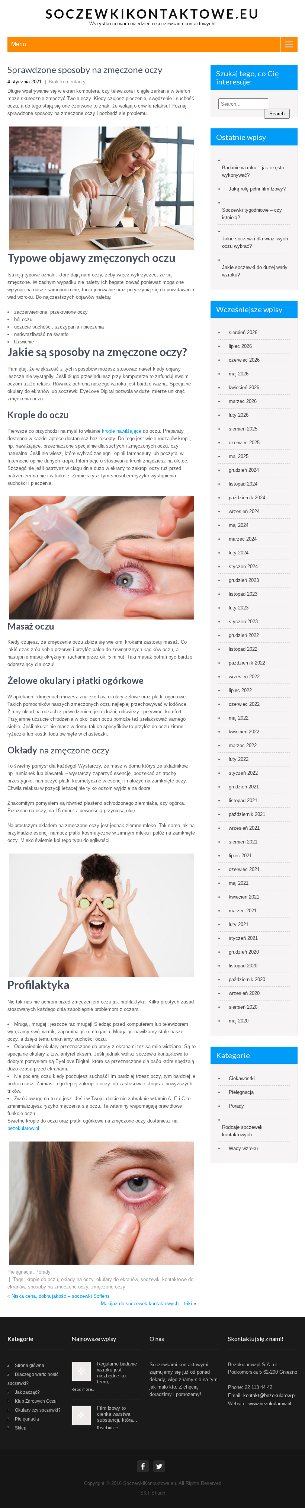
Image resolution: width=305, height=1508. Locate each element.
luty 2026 (238, 415)
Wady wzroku (243, 1148)
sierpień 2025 (243, 429)
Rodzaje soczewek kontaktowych (242, 1130)
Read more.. (82, 1389)
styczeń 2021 (243, 938)
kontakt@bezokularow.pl (269, 1395)
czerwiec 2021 (244, 869)
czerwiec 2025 (244, 442)
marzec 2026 (243, 401)
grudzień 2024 (244, 470)
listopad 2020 (243, 965)
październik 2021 (247, 814)
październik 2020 (247, 979)
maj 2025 (238, 456)
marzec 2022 (243, 745)
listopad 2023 (243, 594)
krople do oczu (42, 1279)
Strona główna (29, 1365)
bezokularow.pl (23, 1128)
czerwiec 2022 (244, 704)
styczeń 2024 (243, 566)
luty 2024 (238, 553)
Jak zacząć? (27, 1392)
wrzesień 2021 (244, 828)
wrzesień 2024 (244, 511)
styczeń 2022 (243, 773)
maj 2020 (238, 1021)
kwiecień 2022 (244, 731)
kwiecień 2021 (244, 897)
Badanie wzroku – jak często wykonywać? (253, 171)
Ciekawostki (242, 1078)
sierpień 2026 (243, 332)
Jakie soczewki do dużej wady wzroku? (255, 271)
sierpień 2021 (243, 842)
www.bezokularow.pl (269, 1403)
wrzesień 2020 (244, 993)
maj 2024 (238, 525)
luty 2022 (238, 759)
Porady (43, 1272)
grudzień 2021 (244, 787)
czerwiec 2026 (244, 360)
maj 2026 (238, 374)
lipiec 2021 (240, 855)
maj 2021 (238, 883)
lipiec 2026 (240, 346)
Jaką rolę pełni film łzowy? (257, 189)
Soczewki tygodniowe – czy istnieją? (252, 213)
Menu (18, 44)
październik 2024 (247, 497)
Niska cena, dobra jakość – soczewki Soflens (61, 1296)
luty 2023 (238, 608)
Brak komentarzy (67, 81)
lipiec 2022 (240, 690)
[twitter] (159, 1466)
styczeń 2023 (243, 621)
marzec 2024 (243, 539)
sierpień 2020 (243, 1007)
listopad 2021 (243, 800)
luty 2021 (238, 924)
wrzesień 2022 (244, 676)
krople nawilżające (121, 431)
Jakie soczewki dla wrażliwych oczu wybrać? (255, 242)
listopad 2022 (243, 649)
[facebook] (143, 1466)
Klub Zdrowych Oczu (36, 1401)
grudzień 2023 (244, 580)
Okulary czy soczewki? (38, 1410)
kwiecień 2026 (244, 387)
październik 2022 (247, 663)
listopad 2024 (243, 484)
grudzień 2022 (244, 635)
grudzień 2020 (244, 952)
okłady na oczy (77, 1279)
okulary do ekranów (117, 1279)
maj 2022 (238, 718)
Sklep (20, 1428)
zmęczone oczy (108, 1287)
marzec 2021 (243, 910)
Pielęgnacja (19, 1272)
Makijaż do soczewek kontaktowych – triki (146, 1303)
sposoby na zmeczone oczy (58, 1287)
